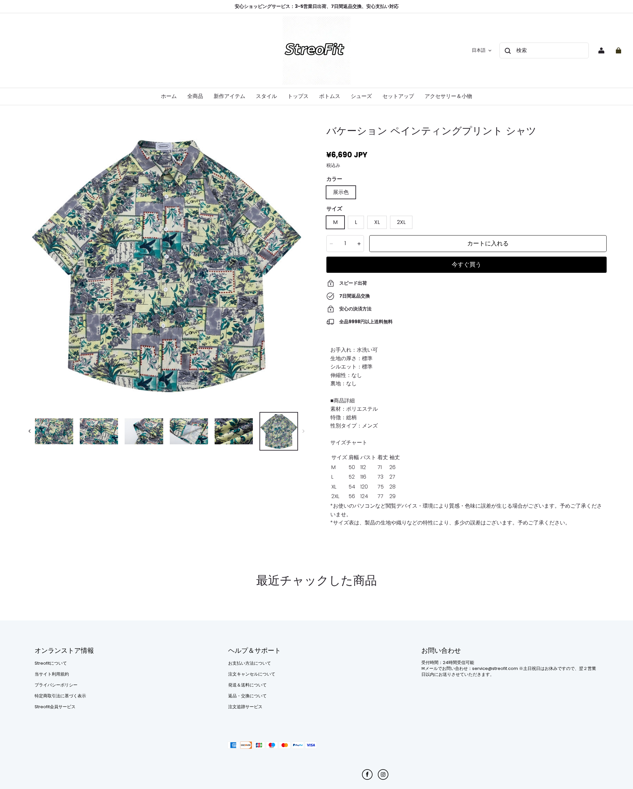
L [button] (356, 222)
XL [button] (377, 222)
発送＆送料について (247, 685)
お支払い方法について (249, 663)
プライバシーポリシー (56, 685)
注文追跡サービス (245, 707)
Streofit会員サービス (55, 707)
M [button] (335, 222)
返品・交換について (247, 696)
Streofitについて (51, 663)
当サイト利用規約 (52, 674)
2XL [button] (401, 222)
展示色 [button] (341, 192)
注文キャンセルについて (251, 674)
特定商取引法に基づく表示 (60, 696)
